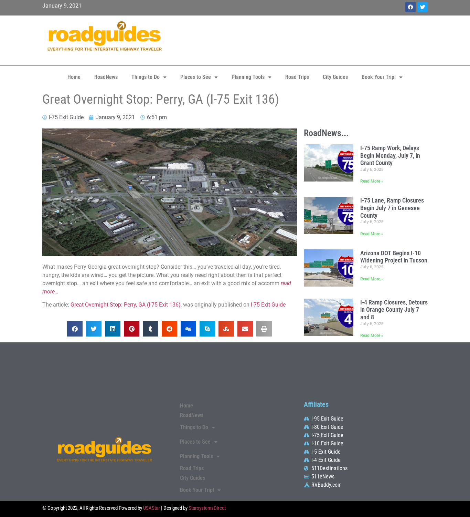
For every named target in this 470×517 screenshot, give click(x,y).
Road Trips (297, 77)
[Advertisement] (300, 39)
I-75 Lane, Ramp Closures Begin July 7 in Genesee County (392, 208)
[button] (75, 329)
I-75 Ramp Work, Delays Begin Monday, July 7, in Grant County (390, 155)
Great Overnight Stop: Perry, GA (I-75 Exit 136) (126, 304)
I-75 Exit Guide (268, 304)
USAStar (151, 508)
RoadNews (106, 77)
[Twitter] (422, 7)
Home (74, 77)
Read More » (371, 181)
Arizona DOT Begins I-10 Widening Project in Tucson (393, 256)
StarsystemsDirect (207, 508)
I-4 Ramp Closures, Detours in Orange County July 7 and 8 (394, 310)
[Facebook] (410, 7)
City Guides (335, 77)
